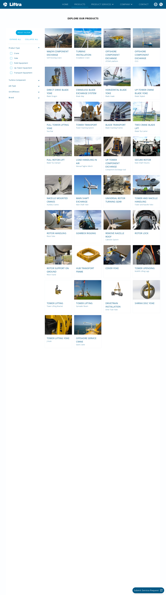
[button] (24, 48)
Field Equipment (21, 63)
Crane (16, 53)
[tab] (65, 4)
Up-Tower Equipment (23, 68)
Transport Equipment (23, 73)
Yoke (16, 58)
